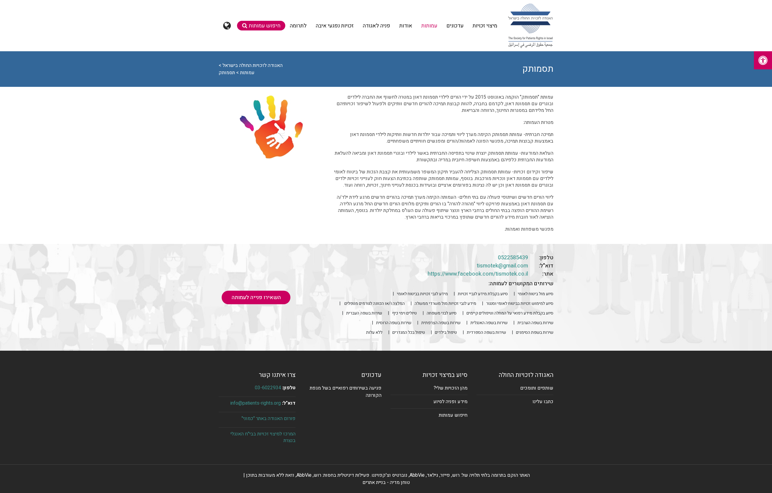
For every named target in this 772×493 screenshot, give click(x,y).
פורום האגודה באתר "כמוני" (269, 418)
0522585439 (513, 258)
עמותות (429, 26)
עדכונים (455, 26)
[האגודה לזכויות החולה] (530, 25)
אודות (405, 26)
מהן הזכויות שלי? (450, 388)
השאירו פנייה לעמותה (256, 297)
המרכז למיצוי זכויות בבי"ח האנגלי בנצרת (263, 437)
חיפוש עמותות (264, 26)
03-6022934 (268, 387)
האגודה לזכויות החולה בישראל (253, 65)
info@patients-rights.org (255, 403)
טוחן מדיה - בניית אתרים (386, 482)
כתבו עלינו (543, 401)
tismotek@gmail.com (502, 266)
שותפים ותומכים (536, 388)
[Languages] (228, 25)
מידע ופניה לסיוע (450, 401)
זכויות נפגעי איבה (335, 26)
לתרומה (298, 26)
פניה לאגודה (376, 26)
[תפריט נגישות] (763, 60)
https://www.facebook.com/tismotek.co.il (478, 274)
